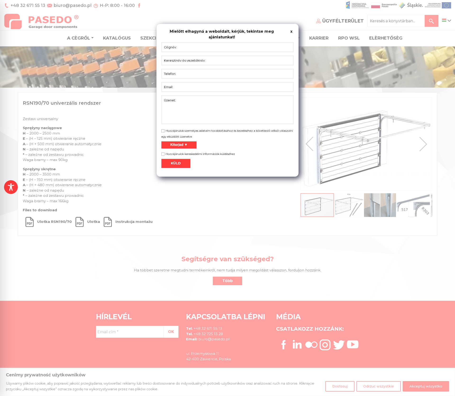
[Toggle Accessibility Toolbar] (11, 187)
